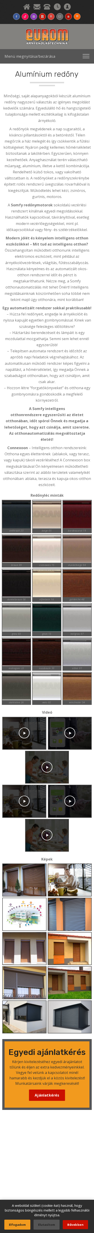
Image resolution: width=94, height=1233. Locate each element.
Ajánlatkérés (47, 1095)
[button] (24, 733)
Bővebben (75, 1225)
